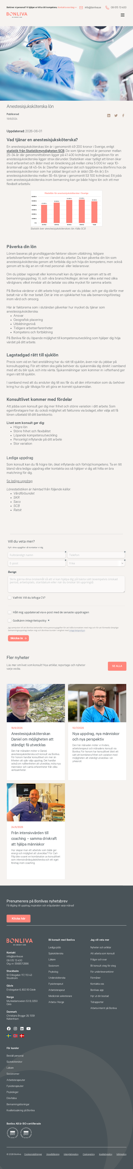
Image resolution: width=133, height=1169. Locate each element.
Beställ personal (15, 1055)
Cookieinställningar (33, 1154)
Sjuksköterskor (14, 1061)
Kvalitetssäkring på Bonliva (21, 1110)
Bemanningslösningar (18, 1104)
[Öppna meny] (122, 15)
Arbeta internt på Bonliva (103, 1008)
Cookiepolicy (89, 1154)
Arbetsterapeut (56, 990)
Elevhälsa (11, 1098)
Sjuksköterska (55, 953)
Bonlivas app (97, 990)
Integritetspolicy (71, 1154)
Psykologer (12, 1092)
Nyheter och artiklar (100, 947)
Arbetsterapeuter (16, 1080)
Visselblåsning (52, 1154)
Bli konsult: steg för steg (103, 965)
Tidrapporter (97, 1002)
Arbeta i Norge (56, 1002)
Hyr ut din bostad (99, 996)
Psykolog (53, 971)
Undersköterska (56, 977)
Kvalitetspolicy (105, 1154)
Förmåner (95, 977)
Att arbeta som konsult (102, 953)
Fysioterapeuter (15, 1086)
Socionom (53, 965)
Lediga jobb (54, 947)
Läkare (52, 959)
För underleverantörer (102, 971)
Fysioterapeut (55, 983)
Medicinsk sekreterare (60, 996)
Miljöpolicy (121, 1154)
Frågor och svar (98, 959)
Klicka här (18, 918)
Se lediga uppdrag (20, 481)
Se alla (117, 666)
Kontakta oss (97, 983)
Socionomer (13, 1073)
